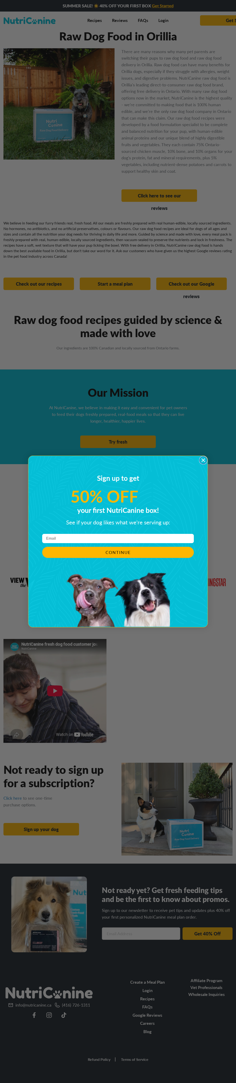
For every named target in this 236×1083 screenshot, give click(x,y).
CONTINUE (118, 552)
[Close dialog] (203, 460)
